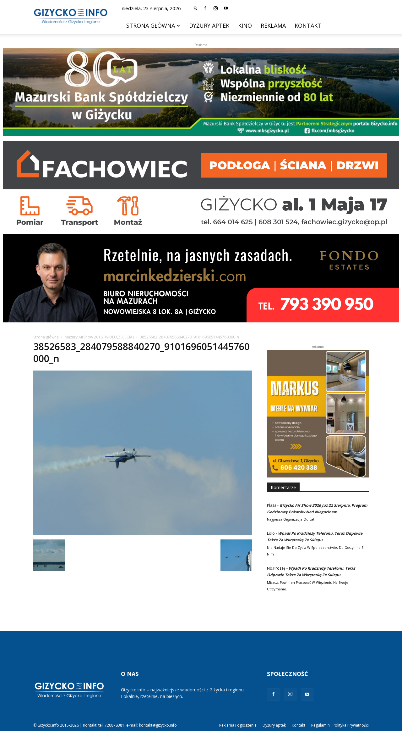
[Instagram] (215, 8)
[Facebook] (205, 8)
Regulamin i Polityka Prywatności (340, 725)
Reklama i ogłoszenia (238, 725)
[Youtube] (226, 8)
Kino (245, 25)
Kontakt (308, 25)
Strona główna (150, 25)
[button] (195, 8)
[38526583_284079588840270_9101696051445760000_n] (142, 533)
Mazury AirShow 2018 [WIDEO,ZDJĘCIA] (99, 337)
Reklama (273, 25)
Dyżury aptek (209, 25)
